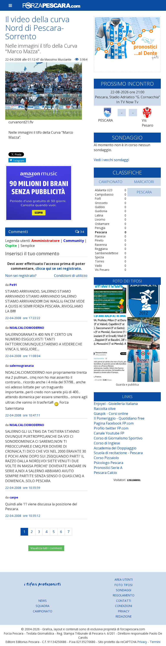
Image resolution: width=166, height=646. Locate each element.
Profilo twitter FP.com (111, 428)
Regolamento (123, 595)
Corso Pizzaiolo (106, 457)
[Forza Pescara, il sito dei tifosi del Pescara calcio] (90, 5)
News (42, 601)
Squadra (42, 606)
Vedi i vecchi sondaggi (111, 159)
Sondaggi (123, 590)
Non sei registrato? (21, 275)
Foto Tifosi (123, 585)
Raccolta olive (105, 408)
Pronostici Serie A (108, 467)
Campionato (42, 611)
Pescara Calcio (105, 472)
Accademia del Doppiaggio (115, 448)
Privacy (123, 611)
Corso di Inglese (107, 443)
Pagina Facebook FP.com (114, 423)
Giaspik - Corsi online (111, 413)
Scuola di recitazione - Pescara (118, 452)
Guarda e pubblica (127, 384)
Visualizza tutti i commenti (46, 548)
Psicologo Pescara (108, 462)
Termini (155, 642)
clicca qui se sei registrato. (58, 268)
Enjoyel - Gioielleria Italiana (116, 403)
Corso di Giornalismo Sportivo (118, 438)
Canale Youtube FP (109, 433)
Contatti (123, 601)
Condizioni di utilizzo (70, 275)
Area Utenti (124, 579)
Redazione (124, 616)
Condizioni (123, 606)
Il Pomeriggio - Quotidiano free (119, 418)
